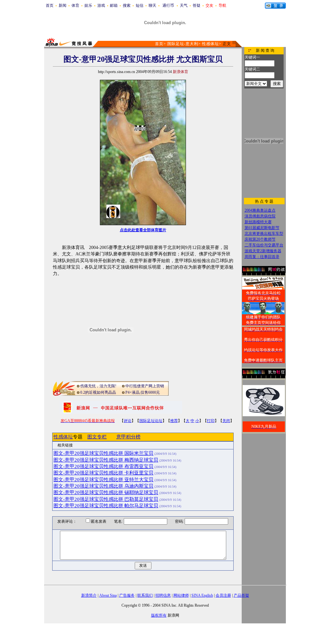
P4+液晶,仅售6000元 (142, 392)
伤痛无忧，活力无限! (98, 386)
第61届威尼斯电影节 (262, 227)
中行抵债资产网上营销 (144, 386)
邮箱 (114, 5)
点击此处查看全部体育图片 (143, 230)
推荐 (174, 420)
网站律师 (181, 595)
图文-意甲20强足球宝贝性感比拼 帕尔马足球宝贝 (105, 505)
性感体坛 (210, 43)
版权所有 (159, 615)
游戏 (101, 5)
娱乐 (88, 5)
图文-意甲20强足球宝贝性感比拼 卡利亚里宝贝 (103, 472)
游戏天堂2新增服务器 (263, 251)
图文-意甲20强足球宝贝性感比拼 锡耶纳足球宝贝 (105, 492)
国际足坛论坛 (150, 420)
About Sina (108, 595)
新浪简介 (89, 595)
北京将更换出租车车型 (264, 233)
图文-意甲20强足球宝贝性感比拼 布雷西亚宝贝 (103, 466)
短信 (139, 5)
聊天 (152, 5)
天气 (184, 5)
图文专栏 (97, 436)
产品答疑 (241, 595)
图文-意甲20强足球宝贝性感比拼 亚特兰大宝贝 (103, 479)
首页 (49, 5)
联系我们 (145, 595)
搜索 (127, 5)
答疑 (196, 5)
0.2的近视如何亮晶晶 (98, 392)
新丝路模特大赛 (258, 222)
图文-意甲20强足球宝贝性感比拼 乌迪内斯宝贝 (103, 486)
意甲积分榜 (128, 436)
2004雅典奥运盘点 (260, 210)
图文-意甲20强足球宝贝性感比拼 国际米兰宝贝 (103, 453)
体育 (75, 5)
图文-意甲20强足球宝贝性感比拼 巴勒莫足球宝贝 (105, 499)
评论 (127, 420)
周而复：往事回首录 (262, 256)
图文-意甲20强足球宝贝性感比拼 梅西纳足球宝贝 (105, 460)
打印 (211, 420)
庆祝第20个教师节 (260, 239)
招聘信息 (163, 595)
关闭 (226, 420)
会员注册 (223, 595)
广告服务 (127, 595)
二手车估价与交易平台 (264, 245)
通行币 (168, 5)
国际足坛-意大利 (182, 43)
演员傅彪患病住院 (260, 216)
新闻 (62, 5)
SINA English (202, 595)
